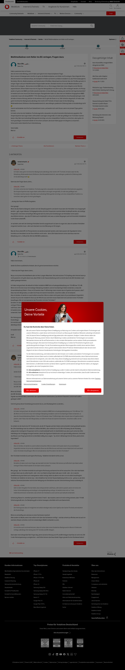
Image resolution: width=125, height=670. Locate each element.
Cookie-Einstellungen (48, 384)
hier (55, 335)
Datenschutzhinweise (31, 384)
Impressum (62, 384)
